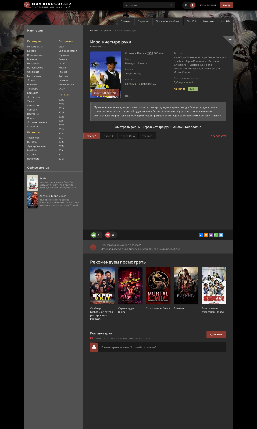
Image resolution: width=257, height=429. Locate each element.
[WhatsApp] (216, 235)
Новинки (208, 21)
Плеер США (128, 136)
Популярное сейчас (168, 21)
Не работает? (217, 136)
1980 (150, 53)
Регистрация (208, 5)
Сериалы (143, 21)
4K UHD (225, 21)
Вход (226, 5)
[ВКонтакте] (201, 235)
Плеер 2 (108, 136)
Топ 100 (191, 21)
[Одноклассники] (206, 235)
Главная (126, 21)
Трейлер (147, 136)
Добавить (216, 334)
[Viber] (211, 235)
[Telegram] (221, 235)
